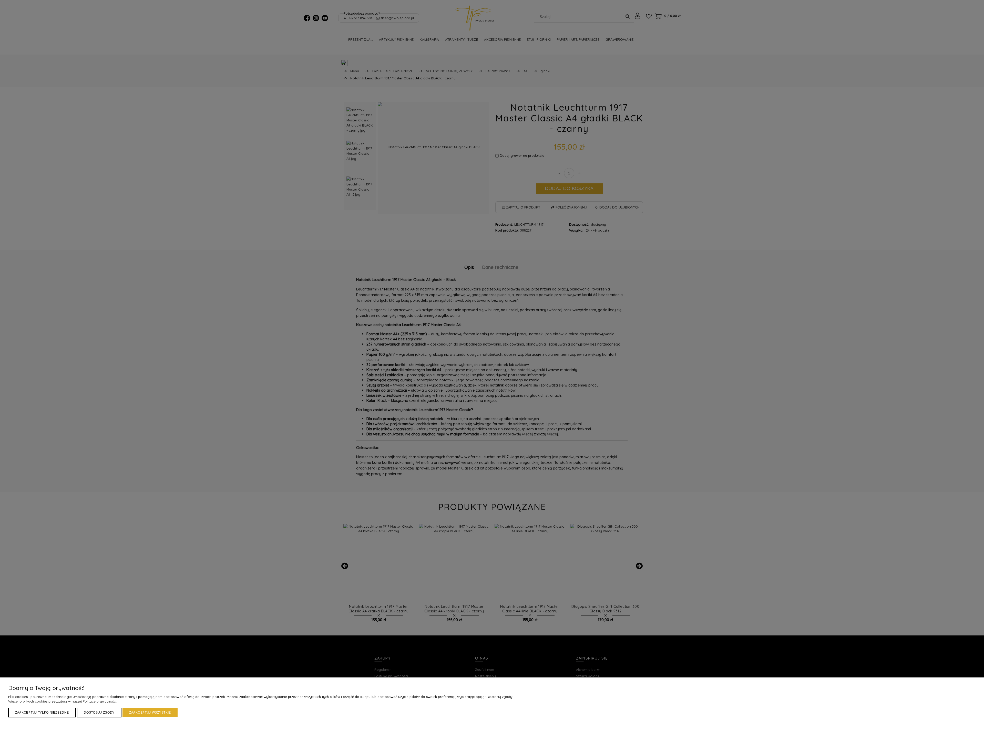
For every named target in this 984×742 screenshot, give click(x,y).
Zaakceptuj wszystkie (150, 712)
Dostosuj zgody (99, 712)
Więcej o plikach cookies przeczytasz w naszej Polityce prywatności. (62, 701)
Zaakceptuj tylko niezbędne (42, 712)
